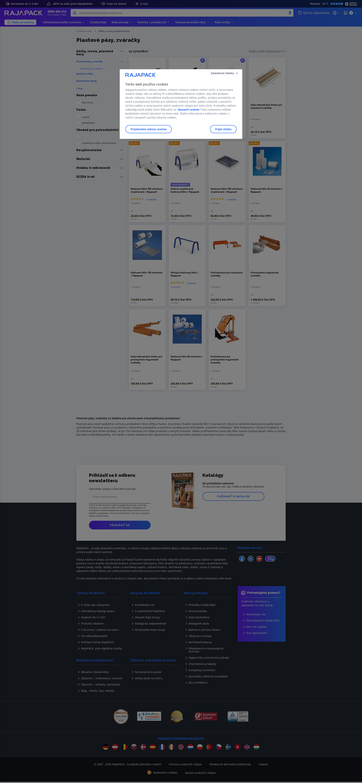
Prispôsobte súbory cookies (148, 129)
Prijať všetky (223, 129)
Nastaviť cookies (188, 109)
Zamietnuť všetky (222, 73)
